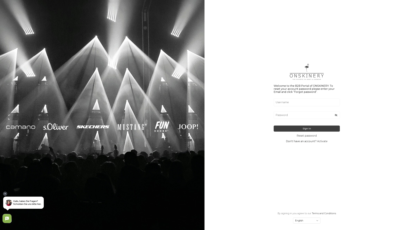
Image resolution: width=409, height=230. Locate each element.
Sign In (307, 128)
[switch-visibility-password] (336, 115)
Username (282, 102)
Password (282, 115)
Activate (322, 141)
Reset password (307, 135)
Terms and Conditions (324, 213)
